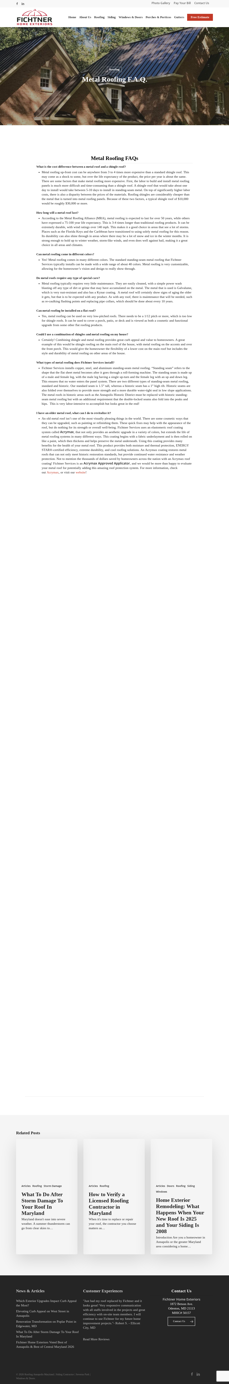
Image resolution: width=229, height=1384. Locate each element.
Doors (170, 1186)
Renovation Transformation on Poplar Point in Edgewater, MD (46, 1324)
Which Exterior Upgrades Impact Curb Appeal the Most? (46, 1303)
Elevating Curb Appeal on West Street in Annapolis (42, 1313)
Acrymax (53, 472)
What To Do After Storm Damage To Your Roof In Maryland (47, 1334)
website (81, 472)
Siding (191, 1186)
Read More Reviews (96, 1339)
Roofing (114, 69)
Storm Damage (53, 1186)
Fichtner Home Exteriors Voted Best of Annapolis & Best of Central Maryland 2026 (45, 1344)
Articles (26, 1186)
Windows (161, 1191)
